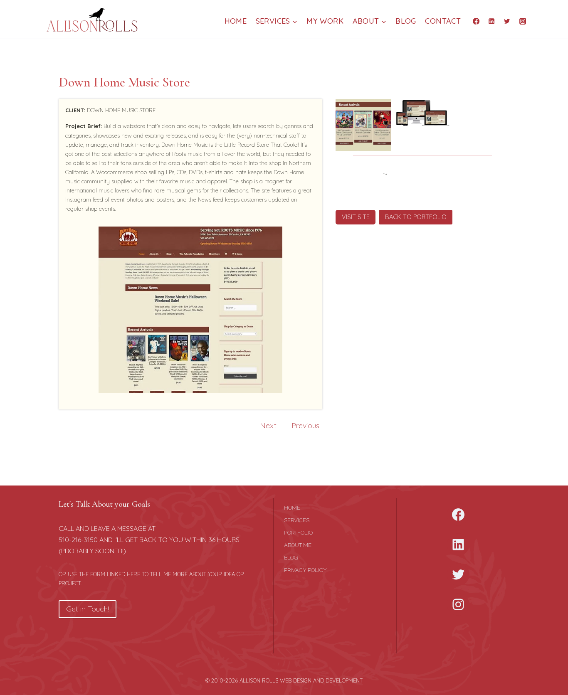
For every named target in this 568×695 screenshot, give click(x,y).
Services (296, 520)
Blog (405, 21)
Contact (443, 21)
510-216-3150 (78, 539)
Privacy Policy (305, 570)
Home (236, 21)
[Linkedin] (491, 20)
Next (268, 425)
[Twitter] (507, 20)
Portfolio (298, 533)
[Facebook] (476, 20)
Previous (305, 425)
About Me (297, 545)
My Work (324, 21)
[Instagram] (522, 20)
